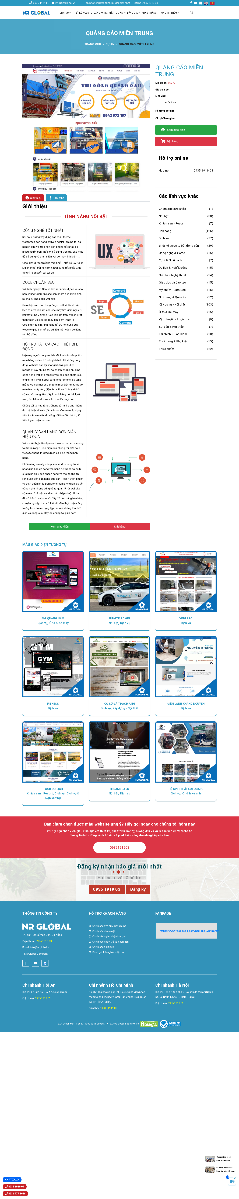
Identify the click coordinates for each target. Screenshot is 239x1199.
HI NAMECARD (119, 789)
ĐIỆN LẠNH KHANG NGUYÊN (186, 703)
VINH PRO (185, 618)
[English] (206, 3)
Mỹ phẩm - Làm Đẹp (172, 290)
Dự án (119, 13)
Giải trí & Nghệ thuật (172, 275)
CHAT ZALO (12, 1179)
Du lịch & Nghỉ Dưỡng (173, 267)
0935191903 (119, 847)
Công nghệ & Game (172, 253)
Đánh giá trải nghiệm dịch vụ (108, 952)
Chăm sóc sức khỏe (172, 208)
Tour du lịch (53, 789)
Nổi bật (163, 216)
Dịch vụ (64, 13)
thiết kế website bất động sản (179, 245)
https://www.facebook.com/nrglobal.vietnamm (189, 930)
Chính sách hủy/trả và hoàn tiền (110, 941)
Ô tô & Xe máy (168, 312)
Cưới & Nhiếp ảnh (170, 260)
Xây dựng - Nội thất (172, 304)
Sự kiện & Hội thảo (171, 326)
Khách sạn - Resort (171, 223)
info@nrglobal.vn (65, 3)
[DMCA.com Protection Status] (149, 1024)
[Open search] (191, 12)
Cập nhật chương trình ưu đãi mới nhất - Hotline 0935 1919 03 (92, 3)
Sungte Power (119, 618)
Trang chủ (93, 44)
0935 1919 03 (41, 3)
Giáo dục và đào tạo (172, 282)
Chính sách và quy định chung (109, 926)
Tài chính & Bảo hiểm (173, 334)
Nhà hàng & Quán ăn (172, 297)
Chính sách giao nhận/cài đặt (109, 936)
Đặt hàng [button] (119, 526)
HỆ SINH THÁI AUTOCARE (186, 789)
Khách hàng (149, 13)
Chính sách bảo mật (103, 931)
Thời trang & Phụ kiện (173, 341)
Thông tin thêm (168, 13)
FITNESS (53, 703)
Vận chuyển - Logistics (174, 319)
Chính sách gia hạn (103, 947)
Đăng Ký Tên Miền (104, 13)
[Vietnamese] (212, 3)
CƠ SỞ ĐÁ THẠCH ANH (119, 703)
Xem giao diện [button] (60, 526)
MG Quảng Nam (53, 618)
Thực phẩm (166, 349)
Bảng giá (132, 13)
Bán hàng (165, 231)
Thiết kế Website (82, 13)
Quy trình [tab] (58, 197)
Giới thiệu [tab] (35, 197)
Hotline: (164, 170)
